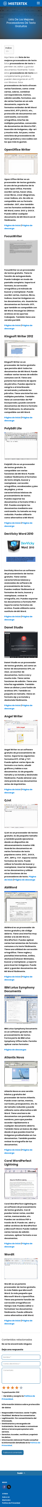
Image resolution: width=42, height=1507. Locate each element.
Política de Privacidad (11, 1503)
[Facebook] (4, 1487)
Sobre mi (5, 1497)
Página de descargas (15, 1049)
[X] (9, 1487)
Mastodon (6, 1500)
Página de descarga (24, 879)
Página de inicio (12, 225)
